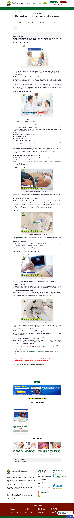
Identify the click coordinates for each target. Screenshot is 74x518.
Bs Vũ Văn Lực (19, 22)
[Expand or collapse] (14, 33)
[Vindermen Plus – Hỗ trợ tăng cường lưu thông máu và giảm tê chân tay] (20, 415)
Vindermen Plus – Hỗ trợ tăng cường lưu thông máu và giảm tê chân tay (20, 426)
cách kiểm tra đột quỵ (33, 351)
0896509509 (18, 360)
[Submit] (45, 3)
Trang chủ (17, 11)
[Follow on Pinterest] (42, 472)
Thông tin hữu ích (24, 11)
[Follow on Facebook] (38, 472)
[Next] (59, 449)
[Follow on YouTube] (44, 472)
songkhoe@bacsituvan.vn (41, 360)
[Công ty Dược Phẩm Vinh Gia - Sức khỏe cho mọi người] (17, 3)
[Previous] (14, 449)
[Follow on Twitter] (40, 472)
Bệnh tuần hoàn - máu (33, 11)
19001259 (25, 360)
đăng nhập (20, 461)
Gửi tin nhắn (63, 513)
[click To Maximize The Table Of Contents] (15, 28)
